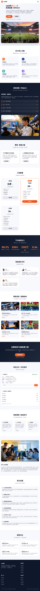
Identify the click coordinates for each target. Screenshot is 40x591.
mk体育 (4, 1)
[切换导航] (38, 1)
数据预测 (22, 567)
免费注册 (2, 577)
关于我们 (2, 582)
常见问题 (2, 584)
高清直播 (22, 565)
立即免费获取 (20, 354)
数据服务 (22, 582)
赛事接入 (22, 579)
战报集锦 (22, 572)
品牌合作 (22, 577)
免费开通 (10, 197)
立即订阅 (29, 201)
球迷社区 (22, 570)
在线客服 (22, 584)
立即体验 (9, 16)
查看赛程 (16, 16)
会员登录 (2, 579)
